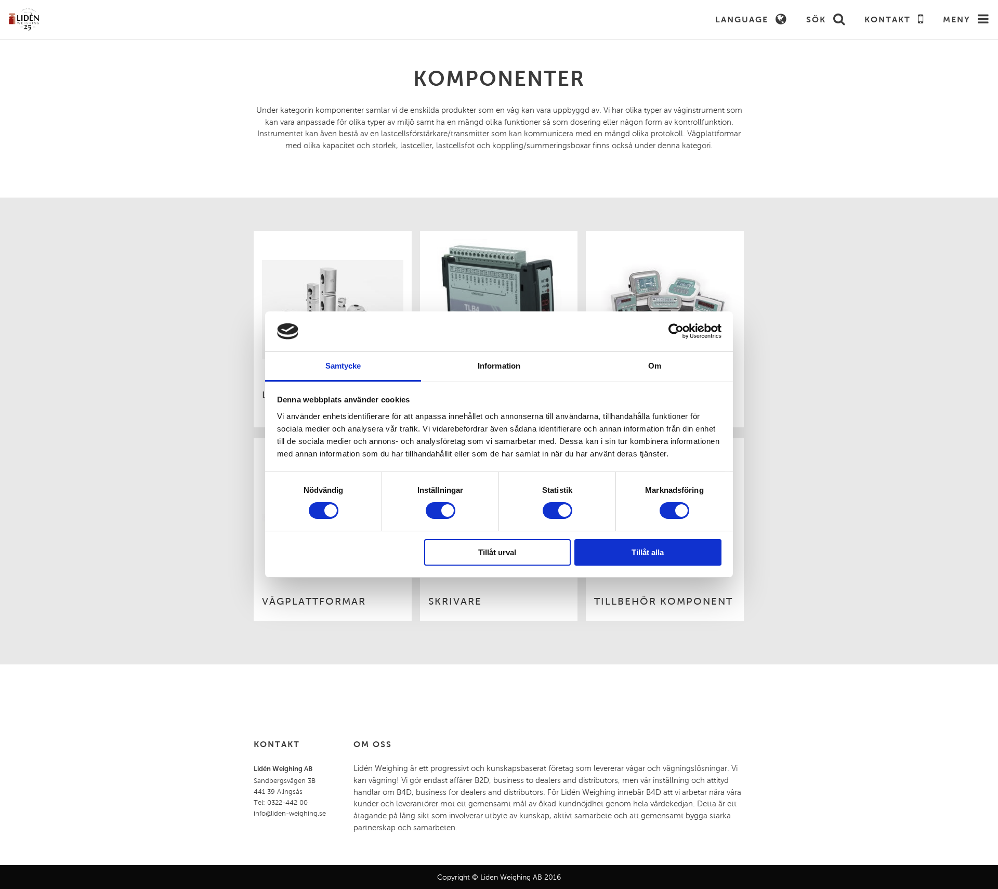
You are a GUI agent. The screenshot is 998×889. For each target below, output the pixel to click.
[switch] (440, 510)
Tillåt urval (497, 552)
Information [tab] (499, 365)
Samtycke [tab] (343, 365)
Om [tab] (654, 365)
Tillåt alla (648, 552)
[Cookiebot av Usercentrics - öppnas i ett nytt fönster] (676, 331)
